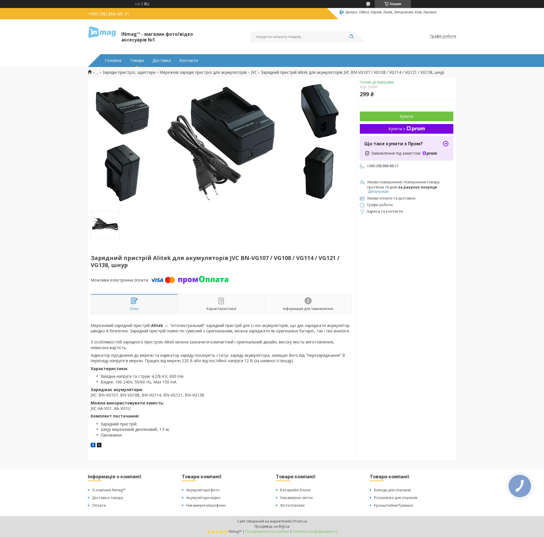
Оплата (99, 505)
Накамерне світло (296, 497)
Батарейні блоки (295, 489)
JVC (254, 72)
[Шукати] (351, 37)
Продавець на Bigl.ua (272, 526)
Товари (137, 60)
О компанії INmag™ (109, 489)
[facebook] (93, 445)
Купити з (396, 128)
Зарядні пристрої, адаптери (129, 72)
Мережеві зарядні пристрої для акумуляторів (203, 72)
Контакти (188, 60)
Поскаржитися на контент (267, 531)
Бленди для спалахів (392, 489)
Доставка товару (107, 497)
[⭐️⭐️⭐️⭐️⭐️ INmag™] (102, 36)
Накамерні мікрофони (206, 505)
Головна (113, 60)
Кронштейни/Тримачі (393, 505)
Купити (406, 116)
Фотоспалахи (292, 505)
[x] (99, 445)
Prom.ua (300, 521)
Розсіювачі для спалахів (395, 497)
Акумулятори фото (203, 489)
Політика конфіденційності (315, 531)
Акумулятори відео (203, 497)
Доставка (161, 60)
